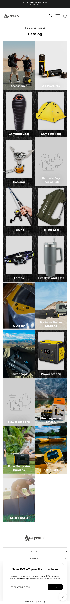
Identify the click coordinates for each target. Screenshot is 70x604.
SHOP (34, 551)
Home (28, 28)
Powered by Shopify (35, 601)
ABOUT (34, 559)
